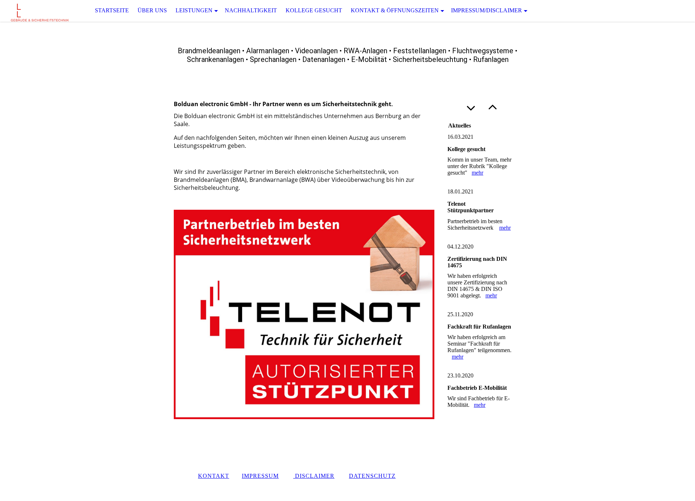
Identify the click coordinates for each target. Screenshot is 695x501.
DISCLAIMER (313, 476)
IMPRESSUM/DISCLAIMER (486, 10)
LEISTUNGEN (194, 10)
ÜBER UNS (152, 10)
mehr (477, 173)
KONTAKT (213, 476)
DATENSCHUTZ (372, 476)
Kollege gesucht (314, 10)
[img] (36, 10)
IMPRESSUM (260, 476)
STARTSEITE (112, 10)
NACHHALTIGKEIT (251, 10)
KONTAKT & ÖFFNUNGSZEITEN (395, 10)
